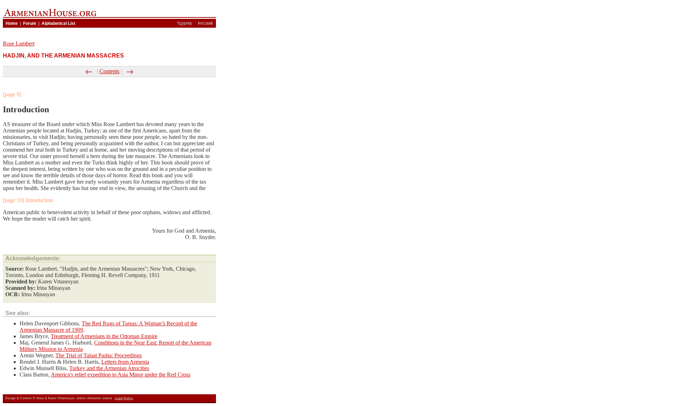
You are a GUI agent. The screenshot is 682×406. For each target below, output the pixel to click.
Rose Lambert (18, 43)
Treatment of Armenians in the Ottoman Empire (104, 336)
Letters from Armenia (125, 362)
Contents (109, 71)
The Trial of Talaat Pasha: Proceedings (98, 355)
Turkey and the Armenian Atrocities (109, 368)
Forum (29, 23)
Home (12, 23)
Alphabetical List (58, 23)
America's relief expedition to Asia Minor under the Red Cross (120, 375)
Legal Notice (124, 398)
